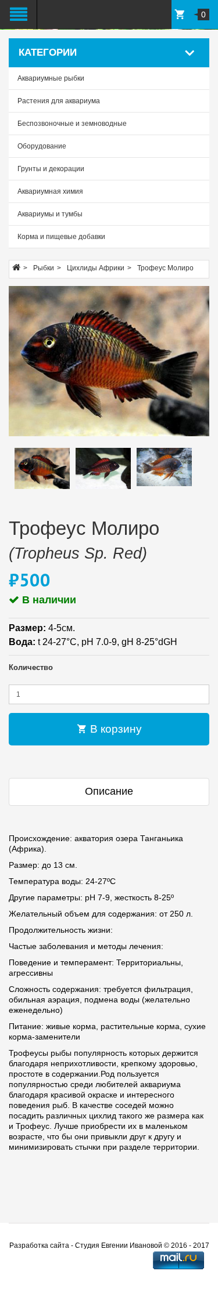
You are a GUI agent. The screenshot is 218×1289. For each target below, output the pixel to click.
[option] (42, 468)
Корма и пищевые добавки (61, 237)
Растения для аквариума (58, 101)
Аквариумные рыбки (50, 78)
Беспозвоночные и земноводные (72, 124)
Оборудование (41, 146)
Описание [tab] (109, 791)
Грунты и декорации (50, 169)
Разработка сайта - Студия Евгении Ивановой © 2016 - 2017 (109, 1245)
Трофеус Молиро (165, 268)
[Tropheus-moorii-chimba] (109, 361)
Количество (31, 667)
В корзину (114, 729)
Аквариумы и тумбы (50, 214)
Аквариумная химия (50, 191)
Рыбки (43, 268)
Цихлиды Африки (95, 268)
